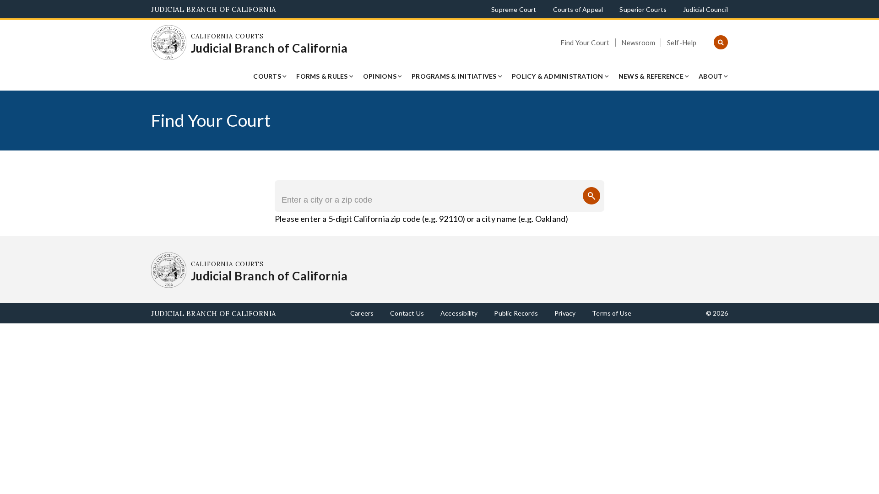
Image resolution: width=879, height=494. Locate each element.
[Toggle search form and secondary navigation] (721, 42)
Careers (362, 313)
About (710, 76)
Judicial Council (705, 9)
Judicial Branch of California (213, 9)
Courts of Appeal (578, 9)
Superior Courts (643, 9)
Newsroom (638, 42)
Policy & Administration (557, 76)
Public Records (516, 313)
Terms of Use (611, 313)
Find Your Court (585, 42)
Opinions (379, 76)
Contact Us (407, 313)
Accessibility (458, 313)
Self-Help (682, 42)
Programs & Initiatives (454, 76)
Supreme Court (513, 9)
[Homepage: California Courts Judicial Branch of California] (168, 42)
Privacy (564, 313)
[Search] (591, 195)
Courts (267, 76)
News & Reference (651, 76)
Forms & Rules (321, 76)
